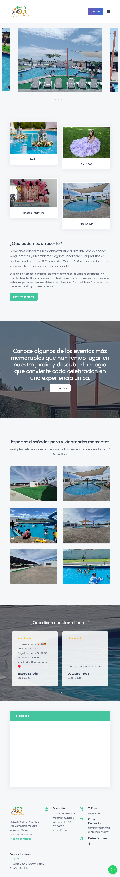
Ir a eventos (60, 388)
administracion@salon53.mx (28, 863)
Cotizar (96, 11)
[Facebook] (89, 843)
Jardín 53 (14, 859)
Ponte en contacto (23, 296)
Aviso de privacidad (20, 838)
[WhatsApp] (112, 869)
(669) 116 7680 (95, 813)
